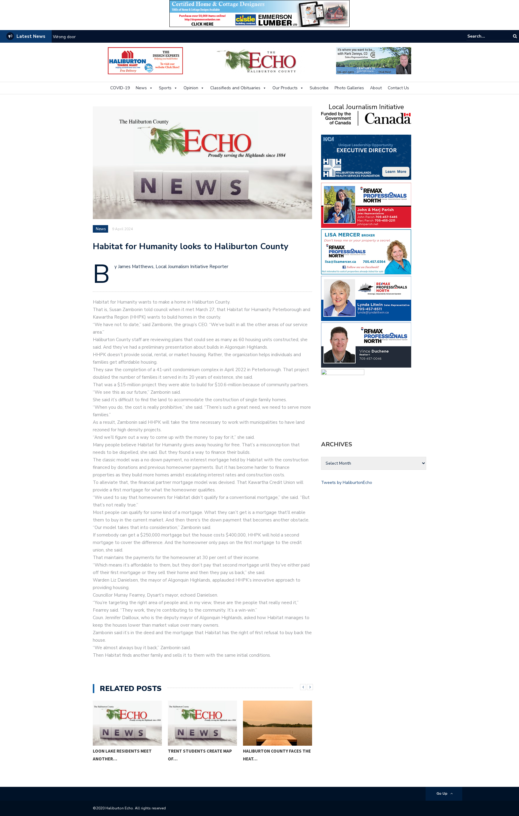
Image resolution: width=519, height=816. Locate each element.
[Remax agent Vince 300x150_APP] (366, 344)
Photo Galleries (349, 88)
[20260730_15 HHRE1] (342, 397)
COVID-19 (120, 88)
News (141, 88)
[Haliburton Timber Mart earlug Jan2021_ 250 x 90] (145, 60)
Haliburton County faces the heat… (277, 755)
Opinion (191, 88)
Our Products (285, 88)
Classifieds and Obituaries (235, 88)
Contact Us (398, 88)
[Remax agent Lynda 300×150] (366, 298)
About (376, 88)
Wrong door (64, 37)
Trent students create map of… (200, 755)
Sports (165, 88)
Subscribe (319, 88)
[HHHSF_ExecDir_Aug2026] (366, 157)
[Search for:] (485, 36)
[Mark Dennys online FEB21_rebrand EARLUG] (373, 60)
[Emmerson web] (259, 13)
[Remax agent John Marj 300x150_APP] (366, 205)
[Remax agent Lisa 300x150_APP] (366, 251)
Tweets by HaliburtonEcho (346, 482)
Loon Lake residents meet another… (122, 755)
